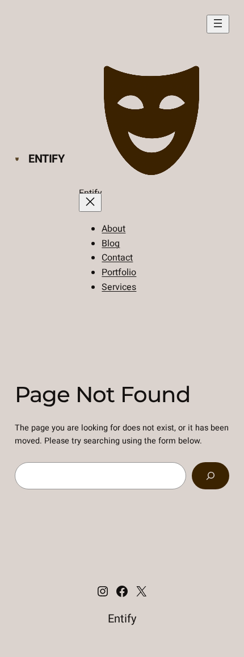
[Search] (211, 475)
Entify (46, 159)
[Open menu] (218, 24)
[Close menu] (90, 202)
